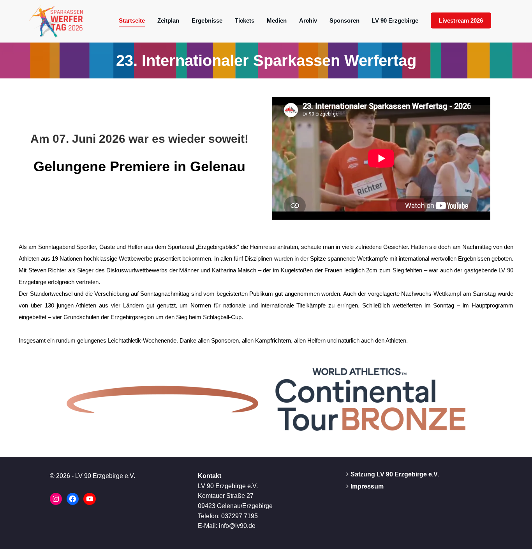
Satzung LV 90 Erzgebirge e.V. (395, 474)
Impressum (367, 486)
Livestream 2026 (461, 20)
